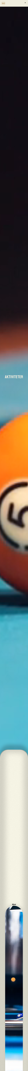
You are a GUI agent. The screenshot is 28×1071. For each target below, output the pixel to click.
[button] (19, 3)
